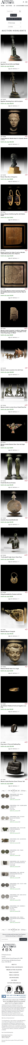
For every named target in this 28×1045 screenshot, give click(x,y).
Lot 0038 (3, 136)
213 (22, 790)
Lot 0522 (3, 666)
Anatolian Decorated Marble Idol (9, 520)
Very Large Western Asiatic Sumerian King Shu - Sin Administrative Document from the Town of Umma (13, 292)
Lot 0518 (3, 629)
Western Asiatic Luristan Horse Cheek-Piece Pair (13, 407)
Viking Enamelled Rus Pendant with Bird (11, 594)
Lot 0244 (3, 368)
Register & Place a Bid (6, 1036)
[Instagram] (6, 949)
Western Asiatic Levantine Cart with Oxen (12, 370)
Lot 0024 (3, 99)
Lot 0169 (3, 328)
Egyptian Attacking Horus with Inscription (12, 101)
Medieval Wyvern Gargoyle (8, 631)
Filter (14, 15)
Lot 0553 (3, 742)
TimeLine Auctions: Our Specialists (14, 967)
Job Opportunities (14, 977)
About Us (14, 964)
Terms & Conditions (14, 975)
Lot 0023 (3, 62)
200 (16, 790)
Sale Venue (14, 980)
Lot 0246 (3, 405)
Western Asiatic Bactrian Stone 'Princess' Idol (13, 781)
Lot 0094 (3, 175)
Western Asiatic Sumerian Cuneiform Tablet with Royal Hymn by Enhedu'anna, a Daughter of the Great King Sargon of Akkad (14, 331)
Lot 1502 (3, 779)
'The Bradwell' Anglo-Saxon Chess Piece (11, 557)
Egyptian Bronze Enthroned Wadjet (10, 64)
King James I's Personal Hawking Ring (10, 744)
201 (18, 790)
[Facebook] (3, 949)
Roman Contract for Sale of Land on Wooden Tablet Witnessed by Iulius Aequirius (13, 253)
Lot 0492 (3, 555)
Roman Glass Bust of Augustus (9, 177)
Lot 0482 (3, 518)
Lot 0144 (3, 250)
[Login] (23, 2)
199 (13, 790)
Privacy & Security (14, 972)
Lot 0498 (3, 592)
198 (11, 790)
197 (9, 790)
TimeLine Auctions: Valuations (14, 969)
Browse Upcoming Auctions (7, 1035)
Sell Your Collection (5, 1037)
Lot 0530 (3, 704)
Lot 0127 (3, 212)
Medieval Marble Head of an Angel (10, 668)
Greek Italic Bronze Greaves (8, 482)
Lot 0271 (3, 442)
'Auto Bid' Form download (14, 982)
